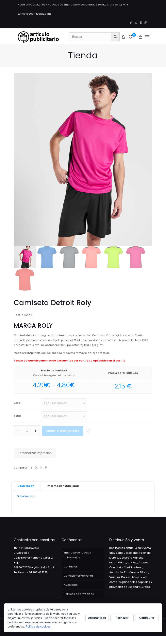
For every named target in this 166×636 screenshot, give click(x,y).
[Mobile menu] (147, 36)
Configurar (146, 617)
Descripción (26, 486)
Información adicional (63, 486)
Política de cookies (38, 626)
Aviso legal (71, 585)
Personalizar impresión (35, 453)
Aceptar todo (97, 617)
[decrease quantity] (18, 431)
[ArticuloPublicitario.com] (38, 37)
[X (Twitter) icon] (135, 23)
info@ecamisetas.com (36, 14)
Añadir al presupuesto (62, 431)
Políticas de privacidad (79, 594)
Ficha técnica (25, 496)
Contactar (70, 566)
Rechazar (122, 617)
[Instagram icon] (145, 23)
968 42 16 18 (120, 4)
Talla (17, 416)
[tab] (26, 486)
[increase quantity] (35, 431)
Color (17, 403)
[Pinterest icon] (140, 23)
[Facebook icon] (130, 23)
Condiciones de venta (78, 576)
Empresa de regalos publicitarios (77, 555)
